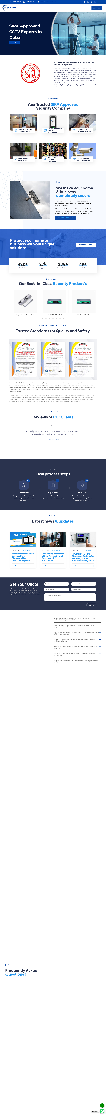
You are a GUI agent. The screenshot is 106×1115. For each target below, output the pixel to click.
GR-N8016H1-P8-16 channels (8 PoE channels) (82, 315)
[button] (96, 8)
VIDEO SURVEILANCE (52, 8)
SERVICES (65, 8)
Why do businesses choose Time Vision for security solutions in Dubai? (76, 663)
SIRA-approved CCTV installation (83, 150)
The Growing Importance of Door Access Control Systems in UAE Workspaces (53, 558)
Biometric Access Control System (26, 123)
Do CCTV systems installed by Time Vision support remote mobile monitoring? (74, 642)
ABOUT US (31, 8)
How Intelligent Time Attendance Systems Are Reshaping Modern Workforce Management (83, 558)
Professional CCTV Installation (84, 125)
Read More (15, 567)
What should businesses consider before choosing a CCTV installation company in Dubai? (74, 620)
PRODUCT (39, 8)
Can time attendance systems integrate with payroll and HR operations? (74, 656)
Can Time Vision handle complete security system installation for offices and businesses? (76, 634)
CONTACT (84, 8)
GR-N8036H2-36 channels (53, 315)
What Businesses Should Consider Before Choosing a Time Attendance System (23, 558)
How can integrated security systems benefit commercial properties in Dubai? (74, 627)
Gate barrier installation (23, 152)
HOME (23, 8)
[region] (53, 33)
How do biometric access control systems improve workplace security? (75, 649)
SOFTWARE (75, 8)
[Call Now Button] (102, 1105)
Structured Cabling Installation (52, 149)
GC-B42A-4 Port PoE (23, 315)
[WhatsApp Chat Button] (102, 1111)
